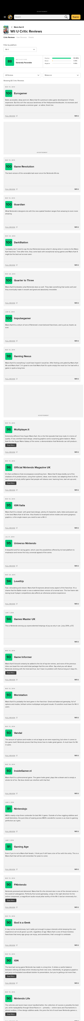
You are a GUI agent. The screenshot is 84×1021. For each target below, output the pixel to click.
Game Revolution (20, 166)
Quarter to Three (20, 280)
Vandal (14, 733)
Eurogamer (16, 93)
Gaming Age (18, 847)
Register (76, 17)
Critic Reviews (9, 37)
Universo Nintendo (21, 543)
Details (31, 37)
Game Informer (19, 657)
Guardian (15, 204)
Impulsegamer (18, 318)
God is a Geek (18, 923)
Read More (11, 445)
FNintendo (17, 885)
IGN (13, 960)
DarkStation (17, 242)
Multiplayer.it (18, 429)
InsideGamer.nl (19, 771)
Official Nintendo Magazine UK (28, 467)
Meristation (17, 695)
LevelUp (15, 581)
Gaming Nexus (19, 356)
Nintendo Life (18, 998)
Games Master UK (21, 619)
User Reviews (21, 37)
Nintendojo (17, 809)
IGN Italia (16, 505)
